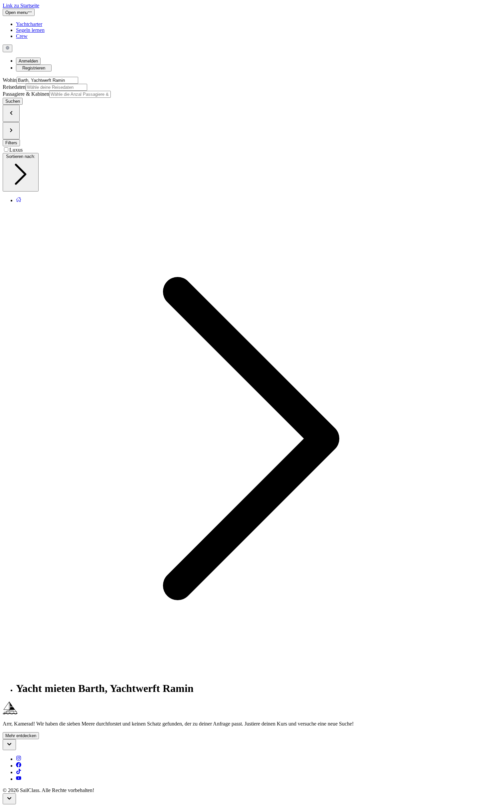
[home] (18, 200)
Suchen (12, 101)
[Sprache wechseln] (7, 48)
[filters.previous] (11, 113)
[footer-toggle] (9, 798)
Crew (22, 36)
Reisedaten (14, 87)
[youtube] (18, 779)
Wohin (10, 80)
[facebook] (18, 765)
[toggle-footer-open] (9, 744)
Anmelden (28, 61)
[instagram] (18, 759)
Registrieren (33, 68)
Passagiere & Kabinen (26, 94)
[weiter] (11, 130)
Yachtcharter (29, 24)
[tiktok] (18, 772)
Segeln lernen (30, 30)
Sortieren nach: (20, 156)
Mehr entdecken (20, 735)
